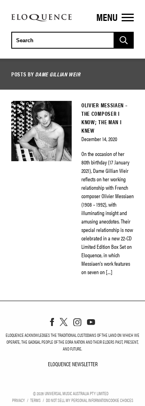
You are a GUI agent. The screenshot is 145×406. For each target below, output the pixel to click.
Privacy (18, 400)
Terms (35, 400)
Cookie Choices (120, 400)
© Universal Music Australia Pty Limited (70, 393)
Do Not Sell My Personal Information (77, 400)
